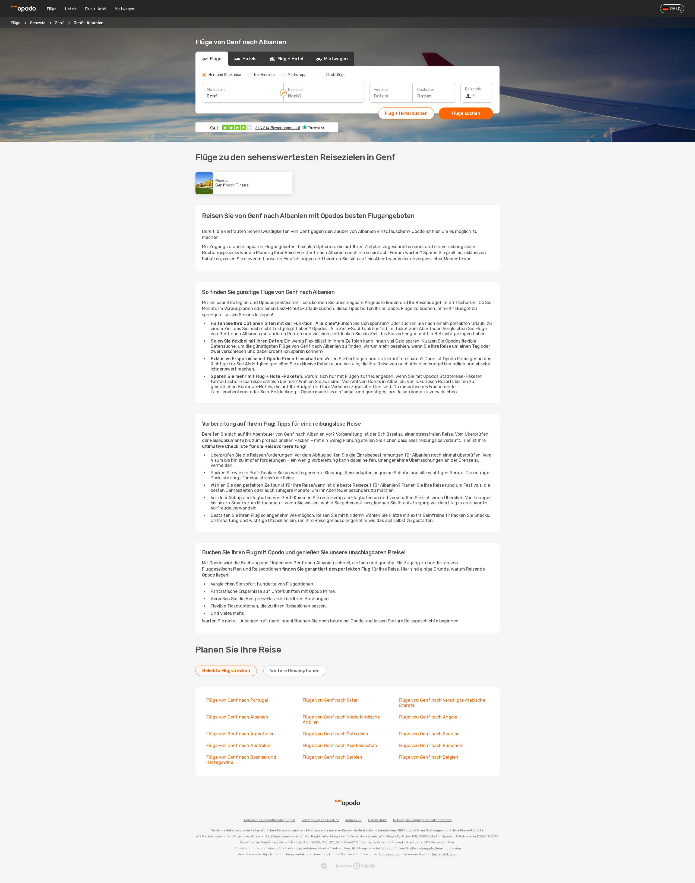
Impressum (353, 820)
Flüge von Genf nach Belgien (428, 757)
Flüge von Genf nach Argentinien (240, 733)
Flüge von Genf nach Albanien (237, 717)
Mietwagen (124, 9)
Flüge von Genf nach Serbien (332, 757)
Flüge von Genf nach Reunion (429, 733)
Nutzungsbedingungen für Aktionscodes (422, 820)
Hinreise (381, 89)
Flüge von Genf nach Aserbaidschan (340, 745)
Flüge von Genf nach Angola (428, 717)
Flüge (51, 9)
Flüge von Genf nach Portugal (237, 700)
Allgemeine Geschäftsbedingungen (269, 820)
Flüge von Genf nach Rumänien (431, 745)
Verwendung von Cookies (320, 820)
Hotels (71, 9)
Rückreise (425, 89)
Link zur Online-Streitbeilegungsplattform (412, 848)
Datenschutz (377, 820)
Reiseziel (296, 89)
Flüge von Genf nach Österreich (335, 733)
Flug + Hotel (95, 9)
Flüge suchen (466, 113)
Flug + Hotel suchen (406, 113)
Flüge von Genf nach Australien (238, 745)
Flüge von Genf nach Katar (330, 700)
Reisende (473, 89)
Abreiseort (216, 89)
